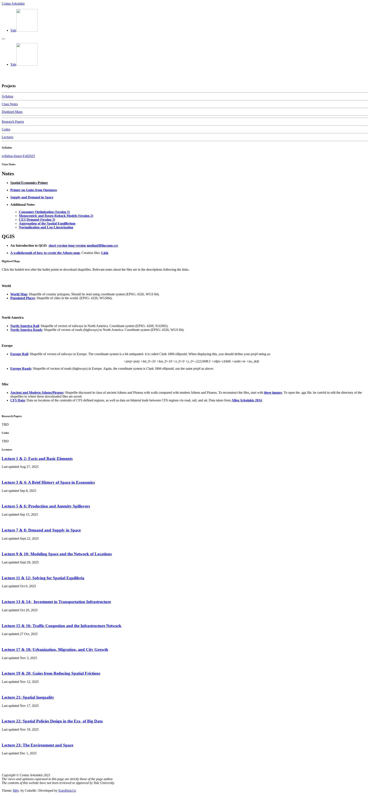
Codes (6, 129)
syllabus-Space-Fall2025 (18, 156)
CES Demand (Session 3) (37, 219)
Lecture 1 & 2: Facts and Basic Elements (37, 458)
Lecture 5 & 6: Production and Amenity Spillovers (46, 506)
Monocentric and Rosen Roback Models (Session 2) (56, 216)
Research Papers (13, 121)
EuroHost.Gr (67, 790)
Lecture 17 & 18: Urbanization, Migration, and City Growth (55, 649)
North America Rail (24, 326)
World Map (18, 294)
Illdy (16, 790)
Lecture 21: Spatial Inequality (28, 697)
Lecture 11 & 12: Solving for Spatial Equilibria (43, 578)
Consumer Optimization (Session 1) (44, 212)
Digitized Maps (12, 112)
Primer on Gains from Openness (33, 190)
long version (77, 245)
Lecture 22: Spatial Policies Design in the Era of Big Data (52, 721)
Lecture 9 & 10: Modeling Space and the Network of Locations (57, 554)
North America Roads (26, 330)
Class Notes (10, 104)
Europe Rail (19, 354)
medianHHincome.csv (102, 245)
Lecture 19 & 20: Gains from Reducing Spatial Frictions (51, 673)
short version (58, 245)
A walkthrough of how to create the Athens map (45, 253)
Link (104, 253)
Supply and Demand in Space (31, 197)
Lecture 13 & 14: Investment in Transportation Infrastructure (56, 601)
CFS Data (17, 400)
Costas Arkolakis (13, 3)
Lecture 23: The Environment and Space (37, 745)
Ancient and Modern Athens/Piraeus (36, 392)
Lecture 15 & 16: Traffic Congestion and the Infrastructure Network (61, 625)
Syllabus (7, 96)
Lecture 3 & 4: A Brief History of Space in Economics (48, 482)
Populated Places (22, 298)
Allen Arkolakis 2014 (246, 400)
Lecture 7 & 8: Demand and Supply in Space (41, 530)
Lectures (7, 137)
